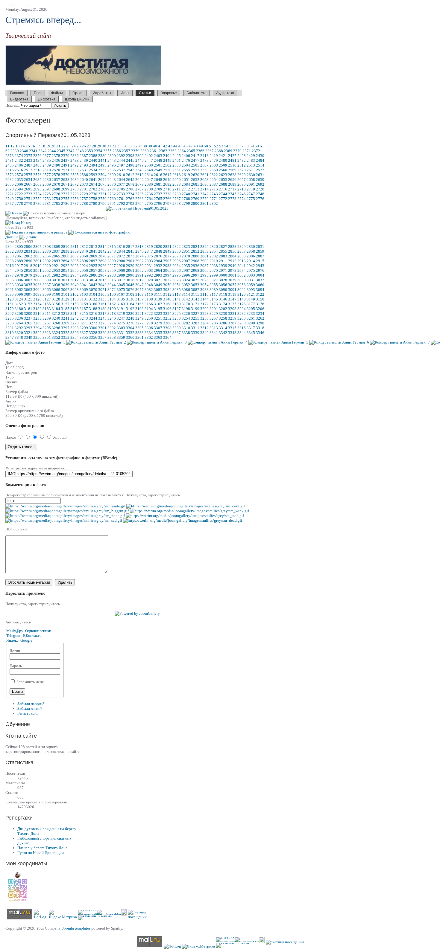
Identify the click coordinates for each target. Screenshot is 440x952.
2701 (84, 189)
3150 (260, 299)
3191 (121, 308)
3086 (186, 289)
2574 (19, 175)
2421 (223, 155)
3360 (130, 337)
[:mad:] (185, 515)
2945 (19, 270)
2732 (111, 194)
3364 (167, 337)
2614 (149, 175)
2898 (102, 261)
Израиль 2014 (203, 99)
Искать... (12, 105)
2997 (195, 275)
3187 (84, 308)
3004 (260, 275)
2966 (176, 270)
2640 (84, 179)
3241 (65, 318)
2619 (186, 175)
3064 (37, 289)
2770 (204, 198)
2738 (167, 194)
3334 (149, 332)
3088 (204, 289)
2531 (84, 170)
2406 (186, 155)
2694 (19, 189)
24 (74, 146)
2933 (167, 265)
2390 (111, 155)
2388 (93, 155)
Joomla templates (76, 928)
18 (43, 146)
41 (160, 146)
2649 (167, 179)
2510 (232, 165)
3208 (19, 313)
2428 (241, 155)
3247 (121, 318)
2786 (65, 203)
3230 (223, 313)
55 (231, 146)
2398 (130, 155)
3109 (139, 294)
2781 (47, 203)
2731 (102, 194)
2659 (260, 179)
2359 (135, 151)
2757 (84, 198)
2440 (93, 160)
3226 (186, 313)
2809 (56, 246)
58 (247, 146)
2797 (167, 203)
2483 (251, 160)
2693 (9, 189)
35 (130, 146)
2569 (232, 170)
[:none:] (65, 515)
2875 (149, 256)
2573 (9, 175)
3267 (47, 323)
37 (140, 146)
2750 (19, 198)
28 (94, 146)
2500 (149, 165)
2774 (241, 198)
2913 (241, 261)
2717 (232, 189)
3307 (158, 328)
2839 (74, 251)
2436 (56, 160)
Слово (269, 99)
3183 (47, 308)
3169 (176, 304)
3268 (56, 323)
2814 (102, 246)
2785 (56, 203)
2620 (195, 175)
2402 (149, 155)
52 (216, 146)
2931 (149, 265)
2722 (19, 194)
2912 (232, 261)
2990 (130, 275)
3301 (102, 328)
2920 (47, 265)
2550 (167, 170)
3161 (102, 304)
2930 (139, 265)
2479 (214, 160)
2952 (47, 270)
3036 (37, 285)
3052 (186, 285)
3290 (260, 323)
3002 (241, 275)
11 (7, 146)
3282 (186, 323)
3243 (84, 318)
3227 (195, 313)
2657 (241, 179)
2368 (219, 151)
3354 (74, 337)
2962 (139, 270)
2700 (74, 189)
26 (84, 146)
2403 (158, 155)
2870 (102, 256)
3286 (223, 323)
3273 (102, 323)
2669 (47, 184)
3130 (74, 299)
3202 (223, 308)
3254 (186, 318)
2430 (260, 155)
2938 (214, 265)
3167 (158, 304)
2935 (186, 265)
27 (89, 146)
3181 (28, 308)
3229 (214, 313)
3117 (214, 294)
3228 (204, 313)
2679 (139, 184)
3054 (204, 285)
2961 (130, 270)
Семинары (284, 99)
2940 (232, 265)
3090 (223, 289)
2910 (214, 261)
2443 (111, 160)
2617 (167, 175)
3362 (149, 337)
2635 (37, 179)
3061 (9, 289)
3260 (241, 318)
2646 (139, 179)
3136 (130, 299)
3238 (37, 318)
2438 (74, 160)
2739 (176, 194)
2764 (149, 198)
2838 (65, 251)
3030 (241, 280)
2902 (139, 261)
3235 (9, 318)
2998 (204, 275)
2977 (9, 275)
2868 (84, 256)
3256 (204, 318)
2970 (214, 270)
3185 (65, 308)
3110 (149, 294)
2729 (84, 194)
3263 (9, 323)
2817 (130, 246)
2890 (28, 261)
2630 (251, 175)
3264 (19, 323)
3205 (251, 308)
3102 (74, 294)
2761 (121, 198)
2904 (158, 261)
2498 (130, 165)
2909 (204, 261)
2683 (176, 184)
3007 (28, 280)
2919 (37, 265)
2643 (111, 179)
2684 (186, 184)
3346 (260, 332)
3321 (28, 332)
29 (99, 146)
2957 (93, 270)
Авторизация (19, 5)
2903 (149, 261)
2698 (56, 189)
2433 (28, 160)
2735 (139, 194)
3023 (176, 280)
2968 (195, 270)
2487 (28, 165)
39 (150, 146)
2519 (47, 170)
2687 (214, 184)
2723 (28, 194)
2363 (172, 151)
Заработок (102, 93)
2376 (37, 155)
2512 (241, 165)
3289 (251, 323)
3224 (167, 313)
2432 (19, 160)
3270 (74, 323)
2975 (251, 270)
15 (28, 146)
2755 (65, 198)
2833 (19, 251)
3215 (84, 313)
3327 (84, 332)
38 (145, 146)
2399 (139, 155)
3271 (84, 323)
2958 (102, 270)
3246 (111, 318)
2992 (149, 275)
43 (170, 146)
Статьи (145, 93)
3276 (130, 323)
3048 (149, 285)
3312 (204, 328)
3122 (260, 294)
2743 (214, 194)
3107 (121, 294)
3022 (167, 280)
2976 (260, 270)
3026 (204, 280)
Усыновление (228, 99)
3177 (251, 304)
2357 (126, 151)
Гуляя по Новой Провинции (40, 852)
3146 (223, 299)
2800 (195, 203)
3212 (56, 313)
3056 (223, 285)
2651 (186, 179)
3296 (56, 328)
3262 (260, 318)
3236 (19, 318)
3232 (241, 313)
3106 (111, 294)
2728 (74, 194)
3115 (195, 294)
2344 (52, 151)
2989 (121, 275)
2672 (74, 184)
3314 (223, 328)
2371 (246, 151)
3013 (84, 280)
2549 (158, 170)
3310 (186, 328)
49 (201, 146)
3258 (223, 318)
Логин (15, 651)
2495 (102, 165)
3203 (232, 308)
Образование (252, 99)
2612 (130, 175)
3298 (74, 328)
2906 (176, 261)
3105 (102, 294)
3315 (232, 328)
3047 (139, 285)
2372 (256, 151)
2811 (74, 246)
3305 (139, 328)
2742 (204, 194)
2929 (130, 265)
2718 (241, 189)
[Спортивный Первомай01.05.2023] (137, 208)
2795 (149, 203)
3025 (195, 280)
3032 (260, 280)
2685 (195, 184)
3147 (232, 299)
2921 (56, 265)
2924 (84, 265)
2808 (47, 246)
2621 (204, 175)
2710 (167, 189)
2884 (232, 256)
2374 (19, 155)
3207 (9, 313)
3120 (241, 294)
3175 (232, 304)
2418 (204, 155)
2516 (19, 170)
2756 (74, 198)
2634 (28, 179)
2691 (251, 184)
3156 (56, 304)
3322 (37, 332)
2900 (121, 261)
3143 (195, 299)
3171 (195, 304)
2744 (223, 194)
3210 (37, 313)
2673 (84, 184)
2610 (121, 175)
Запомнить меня (30, 682)
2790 (102, 203)
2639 (74, 179)
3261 (251, 318)
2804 (9, 246)
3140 (167, 299)
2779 (28, 203)
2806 (28, 246)
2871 (111, 256)
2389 (102, 155)
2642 (102, 179)
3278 (149, 323)
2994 (167, 275)
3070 (93, 289)
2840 (84, 251)
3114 (186, 294)
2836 (47, 251)
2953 (56, 270)
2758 (93, 198)
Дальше (11, 237)
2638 (65, 179)
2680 (149, 184)
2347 (70, 151)
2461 (176, 160)
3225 (176, 313)
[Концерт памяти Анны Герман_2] (96, 342)
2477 (195, 160)
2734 (130, 194)
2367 (209, 151)
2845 (130, 251)
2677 (121, 184)
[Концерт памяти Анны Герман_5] (278, 342)
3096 (19, 294)
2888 (9, 261)
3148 (241, 299)
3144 (204, 299)
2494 (93, 165)
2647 (149, 179)
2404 (167, 155)
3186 (74, 308)
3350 (37, 337)
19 (48, 146)
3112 (167, 294)
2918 (28, 265)
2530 (74, 170)
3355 (84, 337)
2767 (176, 198)
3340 (204, 332)
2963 (149, 270)
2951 (37, 270)
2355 (107, 151)
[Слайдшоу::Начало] (13, 213)
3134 (111, 299)
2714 (204, 189)
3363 (158, 337)
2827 (223, 246)
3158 (74, 304)
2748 (260, 194)
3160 (93, 304)
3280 (167, 323)
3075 (121, 289)
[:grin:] (67, 511)
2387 (84, 155)
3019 (139, 280)
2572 (260, 170)
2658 (251, 179)
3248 (130, 318)
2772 (223, 198)
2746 (241, 194)
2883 (223, 256)
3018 (130, 280)
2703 (102, 189)
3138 (149, 299)
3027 (214, 280)
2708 (149, 189)
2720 (260, 189)
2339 (14, 151)
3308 (167, 328)
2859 (260, 251)
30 (104, 146)
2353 (89, 151)
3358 (111, 337)
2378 (56, 155)
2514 (260, 165)
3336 (167, 332)
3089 (214, 289)
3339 (195, 332)
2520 (56, 170)
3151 (9, 304)
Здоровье (169, 93)
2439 (84, 160)
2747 (251, 194)
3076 (130, 289)
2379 (65, 155)
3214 (74, 313)
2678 (130, 184)
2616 (158, 175)
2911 (223, 261)
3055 (214, 285)
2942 (251, 265)
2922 (65, 265)
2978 (19, 275)
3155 (47, 304)
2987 (102, 275)
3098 (37, 294)
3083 (158, 289)
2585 (74, 175)
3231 (232, 313)
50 (206, 146)
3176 (241, 304)
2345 (61, 151)
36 (135, 146)
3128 (56, 299)
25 (79, 146)
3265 (28, 323)
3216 (93, 313)
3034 (19, 285)
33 (119, 146)
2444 (121, 160)
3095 (9, 294)
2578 (56, 175)
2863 (37, 256)
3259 (232, 318)
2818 (139, 246)
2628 (232, 175)
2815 (111, 246)
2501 (158, 165)
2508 (214, 165)
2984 (74, 275)
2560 (223, 170)
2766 (167, 198)
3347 (9, 337)
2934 (176, 265)
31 (109, 146)
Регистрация (27, 713)
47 (191, 146)
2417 (195, 155)
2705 (121, 189)
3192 (130, 308)
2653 (204, 179)
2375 (28, 155)
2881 (204, 256)
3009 (47, 280)
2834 (28, 251)
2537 (121, 170)
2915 (260, 261)
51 (211, 146)
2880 (195, 256)
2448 (158, 160)
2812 (84, 246)
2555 (186, 170)
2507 (204, 165)
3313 (214, 328)
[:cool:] (185, 506)
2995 (176, 275)
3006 (19, 280)
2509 (223, 165)
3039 (65, 285)
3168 (167, 304)
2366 (200, 151)
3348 (19, 337)
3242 (74, 318)
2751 (28, 198)
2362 (163, 151)
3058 (241, 285)
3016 (111, 280)
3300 (93, 328)
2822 (176, 246)
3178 (260, 304)
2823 (186, 246)
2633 (19, 179)
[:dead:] (182, 520)
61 (262, 146)
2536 (111, 170)
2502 (167, 165)
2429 (251, 155)
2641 (93, 179)
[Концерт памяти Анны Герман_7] (400, 342)
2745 (232, 194)
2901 (130, 261)
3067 (65, 289)
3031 (251, 280)
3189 (102, 308)
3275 (121, 323)
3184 (56, 308)
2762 (130, 198)
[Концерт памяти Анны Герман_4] (218, 342)
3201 (214, 308)
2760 (111, 198)
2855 (223, 251)
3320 (19, 332)
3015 (102, 280)
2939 (223, 265)
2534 (93, 170)
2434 (37, 160)
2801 (204, 203)
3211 (47, 313)
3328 (93, 332)
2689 (232, 184)
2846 (139, 251)
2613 (139, 175)
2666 (19, 184)
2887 (260, 256)
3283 (195, 323)
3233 (251, 313)
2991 (139, 275)
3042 (93, 285)
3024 (186, 280)
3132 (93, 299)
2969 (204, 270)
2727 (65, 194)
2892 (47, 261)
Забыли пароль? (30, 703)
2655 (223, 179)
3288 (241, 323)
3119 (232, 294)
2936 (195, 265)
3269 (65, 323)
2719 (251, 189)
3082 (149, 289)
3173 (214, 304)
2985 (84, 275)
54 (226, 146)
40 (155, 146)
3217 (102, 313)
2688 (223, 184)
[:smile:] (65, 506)
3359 (121, 337)
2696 (37, 189)
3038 (56, 285)
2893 (56, 261)
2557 (195, 170)
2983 (65, 275)
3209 (28, 313)
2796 (158, 203)
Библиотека (196, 93)
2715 (214, 189)
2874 (139, 256)
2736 (149, 194)
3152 (19, 304)
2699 (65, 189)
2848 (158, 251)
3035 (28, 285)
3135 (121, 299)
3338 (186, 332)
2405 (176, 155)
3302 (111, 328)
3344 (241, 332)
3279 (158, 323)
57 (241, 146)
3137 (139, 299)
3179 (9, 308)
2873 (130, 256)
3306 (149, 328)
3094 (260, 289)
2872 (121, 256)
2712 (186, 189)
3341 (214, 332)
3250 (149, 318)
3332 (130, 332)
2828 (232, 246)
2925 (93, 265)
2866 (65, 256)
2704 (111, 189)
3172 (204, 304)
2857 (241, 251)
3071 (102, 289)
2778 (19, 203)
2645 (130, 179)
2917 (19, 265)
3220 (130, 313)
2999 (214, 275)
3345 (251, 332)
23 (68, 146)
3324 (56, 332)
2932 (158, 265)
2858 (251, 251)
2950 (28, 270)
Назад (26, 222)
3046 (130, 285)
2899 (111, 261)
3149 (251, 299)
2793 (130, 203)
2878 (176, 256)
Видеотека (19, 99)
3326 (74, 332)
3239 (47, 318)
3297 (65, 328)
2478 (204, 160)
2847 (149, 251)
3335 (158, 332)
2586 (84, 175)
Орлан (78, 93)
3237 (28, 318)
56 (236, 146)
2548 (149, 170)
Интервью (182, 99)
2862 (28, 256)
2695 (28, 189)
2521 (65, 170)
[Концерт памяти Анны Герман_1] (35, 342)
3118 (223, 294)
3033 (9, 285)
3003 (251, 275)
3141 (176, 299)
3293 (28, 328)
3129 (65, 299)
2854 (214, 251)
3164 (130, 304)
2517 (28, 170)
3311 (195, 328)
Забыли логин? (29, 708)
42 (165, 146)
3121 (251, 294)
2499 (139, 165)
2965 (167, 270)
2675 (102, 184)
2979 (28, 275)
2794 (139, 203)
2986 (93, 275)
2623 (223, 175)
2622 (214, 175)
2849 (167, 251)
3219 (121, 313)
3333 (139, 332)
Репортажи (148, 99)
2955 (74, 270)
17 (38, 146)
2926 (102, 265)
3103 (84, 294)
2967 (186, 270)
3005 (9, 280)
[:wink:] (189, 511)
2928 (121, 265)
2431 (9, 160)
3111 (158, 294)
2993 (158, 275)
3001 (232, 275)
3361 (139, 337)
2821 (167, 246)
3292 (19, 328)
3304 (130, 328)
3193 (139, 308)
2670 (56, 184)
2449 (167, 160)
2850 (176, 251)
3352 (56, 337)
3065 (47, 289)
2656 (232, 179)
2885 (241, 256)
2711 (176, 189)
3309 (176, 328)
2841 (93, 251)
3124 (19, 299)
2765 (158, 198)
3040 (74, 285)
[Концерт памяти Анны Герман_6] (339, 342)
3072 (111, 289)
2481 (232, 160)
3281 (176, 323)
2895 (74, 261)
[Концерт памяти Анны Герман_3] (157, 342)
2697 (47, 189)
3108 (130, 294)
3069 (84, 289)
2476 (186, 160)
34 (124, 146)
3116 (204, 294)
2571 (251, 170)
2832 (9, 251)
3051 (176, 285)
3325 (65, 332)
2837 (56, 251)
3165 (139, 304)
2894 (65, 261)
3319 (9, 332)
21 (58, 146)
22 (63, 146)
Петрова (165, 99)
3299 (84, 328)
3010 (56, 280)
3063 (28, 289)
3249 (139, 318)
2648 (158, 179)
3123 (9, 299)
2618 (176, 175)
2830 (251, 246)
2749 (9, 198)
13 (18, 146)
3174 (223, 304)
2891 (37, 261)
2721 (9, 194)
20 (53, 146)
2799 (186, 203)
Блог (38, 93)
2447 (149, 160)
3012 (74, 280)
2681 (158, 184)
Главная (17, 93)
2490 (56, 165)
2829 (241, 246)
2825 (204, 246)
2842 (102, 251)
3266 (37, 323)
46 (185, 146)
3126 (37, 299)
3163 (121, 304)
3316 (241, 328)
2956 (84, 270)
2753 (47, 198)
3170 (186, 304)
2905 (167, 261)
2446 (139, 160)
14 (23, 146)
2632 (9, 179)
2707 (139, 189)
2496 (111, 165)
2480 (223, 160)
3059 (251, 285)
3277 (139, 323)
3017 (121, 280)
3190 (111, 308)
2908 (195, 261)
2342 (42, 151)
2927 (111, 265)
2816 (121, 246)
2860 (9, 256)
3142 (186, 299)
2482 (241, 160)
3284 (204, 323)
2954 (65, 270)
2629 (241, 175)
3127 (47, 299)
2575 (28, 175)
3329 (102, 332)
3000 (223, 275)
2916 (9, 265)
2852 (195, 251)
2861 (19, 256)
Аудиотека (225, 93)
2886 (251, 256)
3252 (167, 318)
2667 (28, 184)
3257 (214, 318)
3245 (102, 318)
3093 (251, 289)
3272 (93, 323)
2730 (93, 194)
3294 (37, 328)
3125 (28, 299)
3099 (47, 294)
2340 (24, 151)
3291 (9, 328)
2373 (9, 155)
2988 (111, 275)
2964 (158, 270)
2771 (214, 198)
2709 (158, 189)
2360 (144, 151)
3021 (158, 280)
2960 (121, 270)
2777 (9, 203)
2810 (65, 246)
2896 (84, 261)
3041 (84, 285)
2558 (204, 170)
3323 (47, 332)
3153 (28, 304)
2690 (241, 184)
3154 (37, 304)
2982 (56, 275)
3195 (158, 308)
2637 (56, 179)
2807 (37, 246)
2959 (111, 270)
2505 (195, 165)
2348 (79, 151)
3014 (93, 280)
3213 (65, 313)
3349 (28, 337)
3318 (260, 328)
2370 (237, 151)
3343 (232, 332)
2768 (186, 198)
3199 (195, 308)
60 (257, 146)
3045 (121, 285)
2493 (84, 165)
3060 (260, 285)
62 (7, 151)
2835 (37, 251)
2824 (195, 246)
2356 (117, 151)
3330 (111, 332)
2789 (93, 203)
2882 (214, 256)
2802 (214, 203)
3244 (93, 318)
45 (180, 146)
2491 (65, 165)
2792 (121, 203)
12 (12, 146)
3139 (158, 299)
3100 (56, 294)
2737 (158, 194)
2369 (228, 151)
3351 (47, 337)
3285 (214, 323)
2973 (232, 270)
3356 (93, 337)
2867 (74, 256)
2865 (56, 256)
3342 (223, 332)
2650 (176, 179)
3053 (195, 285)
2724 (37, 194)
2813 (93, 246)
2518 (37, 170)
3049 (158, 285)
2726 (56, 194)
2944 (9, 270)
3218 (111, 313)
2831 (260, 246)
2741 (195, 194)
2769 (195, 198)
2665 (9, 184)
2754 (56, 198)
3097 (28, 294)
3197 (176, 308)
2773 (232, 198)
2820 (158, 246)
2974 (241, 270)
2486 (19, 165)
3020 (149, 280)
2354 (98, 151)
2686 (204, 184)
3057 (232, 285)
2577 (47, 175)
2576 (37, 175)
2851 (186, 251)
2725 (47, 194)
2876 (158, 256)
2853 (204, 251)
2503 (176, 165)
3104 (93, 294)
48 (196, 146)
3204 (241, 308)
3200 (204, 308)
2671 (65, 184)
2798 (176, 203)
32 (114, 146)
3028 (223, 280)
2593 (93, 175)
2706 (130, 189)
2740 (186, 194)
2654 (214, 179)
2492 (74, 165)
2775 (251, 198)
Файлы (57, 93)
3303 (121, 328)
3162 (111, 304)
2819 (149, 246)
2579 (65, 175)
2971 (223, 270)
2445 (130, 160)
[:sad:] (63, 520)
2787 (74, 203)
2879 (186, 256)
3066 (56, 289)
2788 (84, 203)
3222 (149, 313)
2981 (47, 275)
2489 (47, 165)
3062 (19, 289)
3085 (176, 289)
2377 (47, 155)
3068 (74, 289)
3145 (214, 299)
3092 (241, 289)
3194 (149, 308)
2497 (121, 165)
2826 (214, 246)
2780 (37, 203)
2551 (176, 170)
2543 (139, 170)
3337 (176, 332)
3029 (232, 280)
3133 (102, 299)
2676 (111, 184)
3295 (47, 328)
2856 (232, 251)
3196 (167, 308)
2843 (111, 251)
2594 (102, 175)
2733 (121, 194)
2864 (47, 256)
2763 (139, 198)
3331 (121, 332)
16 (33, 146)
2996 (186, 275)
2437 (65, 160)
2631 (260, 175)
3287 (232, 323)
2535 (102, 170)
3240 (56, 318)
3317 (251, 328)
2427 (232, 155)
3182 (37, 308)
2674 (93, 184)
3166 (149, 304)
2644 (121, 179)
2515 (9, 170)
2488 (37, 165)
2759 (102, 198)
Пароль (16, 665)
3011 (65, 280)
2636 (47, 179)
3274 (111, 323)
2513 (251, 165)
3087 (195, 289)
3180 (19, 308)
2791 (111, 203)
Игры (125, 93)
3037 (47, 285)
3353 (65, 337)
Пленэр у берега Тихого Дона (42, 848)
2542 (130, 170)
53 (221, 146)
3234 (260, 313)
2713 (195, 189)
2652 (195, 179)
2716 (223, 189)
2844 (121, 251)
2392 (121, 155)
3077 (139, 289)
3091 (232, 289)
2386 (74, 155)
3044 (111, 285)
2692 (260, 184)
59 (252, 146)
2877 (167, 256)
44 (175, 146)
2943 (260, 265)
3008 (37, 280)
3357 (102, 337)
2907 (186, 261)
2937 (204, 265)
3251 (158, 318)
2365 (191, 151)
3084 (167, 289)
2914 (251, 261)
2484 (260, 160)
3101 (65, 294)
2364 (181, 151)
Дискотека (46, 99)
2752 (37, 198)
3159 (84, 304)
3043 (102, 285)
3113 (176, 294)
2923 (74, 265)
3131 (84, 299)
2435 (47, 160)
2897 (93, 261)
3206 (260, 308)
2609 (111, 175)
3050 (167, 285)
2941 (241, 265)
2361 (154, 151)
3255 (195, 318)
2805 (19, 246)
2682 (167, 184)
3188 (93, 308)
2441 (102, 160)
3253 (176, 318)
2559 (214, 170)
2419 (214, 155)
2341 (33, 151)
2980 (37, 275)
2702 (93, 189)
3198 (186, 308)
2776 (260, 198)
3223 (158, 313)
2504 (186, 165)
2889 (19, 261)
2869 (93, 256)
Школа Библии (77, 99)
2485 (9, 165)
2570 (241, 170)
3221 (139, 313)
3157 (65, 304)
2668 (37, 184)
